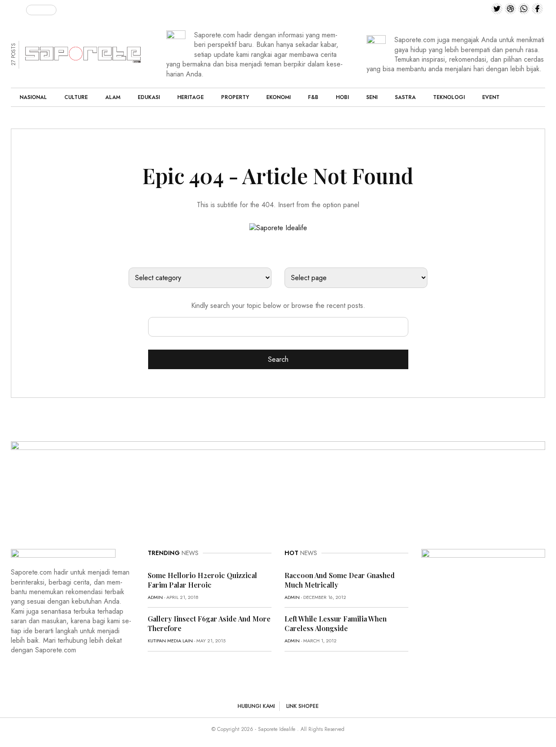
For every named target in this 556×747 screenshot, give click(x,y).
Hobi (342, 97)
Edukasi (149, 97)
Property (235, 97)
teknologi (449, 97)
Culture (76, 97)
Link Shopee (302, 706)
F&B (313, 97)
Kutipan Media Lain (170, 640)
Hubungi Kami (256, 706)
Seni (371, 97)
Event (491, 97)
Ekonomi (278, 97)
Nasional (33, 97)
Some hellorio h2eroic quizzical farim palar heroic (202, 580)
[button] (18, 8)
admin (155, 597)
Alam (112, 97)
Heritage (190, 97)
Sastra (405, 97)
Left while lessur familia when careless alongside (336, 623)
